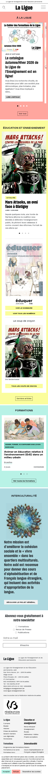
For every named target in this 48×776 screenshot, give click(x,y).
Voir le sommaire (24, 308)
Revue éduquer (29, 727)
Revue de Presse (23, 629)
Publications (23, 632)
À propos (6, 723)
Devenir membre (9, 734)
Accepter (6, 772)
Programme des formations (13, 747)
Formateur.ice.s (9, 752)
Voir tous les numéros (24, 313)
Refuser (16, 772)
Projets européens (31, 737)
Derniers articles (24, 398)
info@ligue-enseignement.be (13, 688)
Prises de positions (10, 731)
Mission (26, 747)
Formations (23, 626)
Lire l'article (13, 97)
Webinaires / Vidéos (31, 734)
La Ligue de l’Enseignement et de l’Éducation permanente (24, 1)
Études (26, 732)
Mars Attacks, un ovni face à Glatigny (21, 204)
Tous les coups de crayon (24, 386)
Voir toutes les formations (24, 481)
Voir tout (22, 114)
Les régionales (8, 736)
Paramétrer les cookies (31, 772)
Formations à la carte (11, 750)
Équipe (5, 726)
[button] (43, 7)
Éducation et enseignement (30, 721)
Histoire (6, 728)
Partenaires (7, 739)
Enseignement (29, 729)
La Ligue (24, 7)
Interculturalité (30, 743)
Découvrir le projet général (21, 602)
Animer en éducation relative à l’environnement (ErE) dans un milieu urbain (23, 454)
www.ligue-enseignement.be (14, 691)
